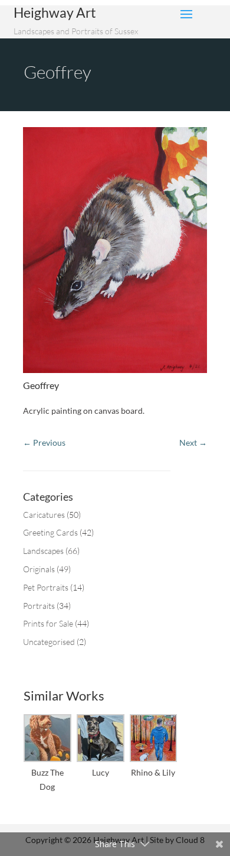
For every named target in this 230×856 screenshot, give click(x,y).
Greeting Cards (50, 532)
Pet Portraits (45, 587)
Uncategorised (49, 642)
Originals (39, 569)
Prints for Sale (48, 623)
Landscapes (43, 551)
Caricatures (44, 515)
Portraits (39, 606)
